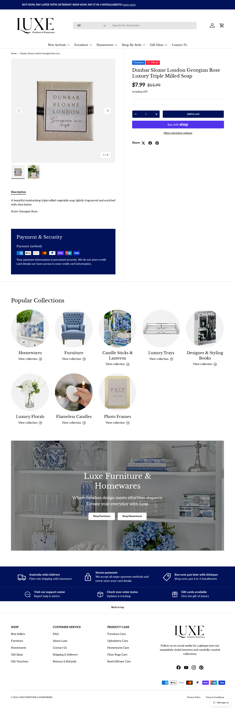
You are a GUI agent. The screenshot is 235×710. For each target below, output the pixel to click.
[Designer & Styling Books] (205, 328)
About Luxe (60, 641)
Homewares (105, 45)
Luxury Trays (161, 353)
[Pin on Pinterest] (157, 143)
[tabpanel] (63, 210)
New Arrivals (57, 45)
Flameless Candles (74, 416)
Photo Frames (117, 416)
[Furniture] (74, 328)
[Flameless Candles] (74, 392)
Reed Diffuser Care (119, 661)
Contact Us (179, 45)
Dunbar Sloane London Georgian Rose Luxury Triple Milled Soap (40, 53)
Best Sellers (18, 634)
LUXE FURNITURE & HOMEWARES (35, 697)
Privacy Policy (193, 697)
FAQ (55, 634)
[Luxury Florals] (30, 392)
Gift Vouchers (19, 661)
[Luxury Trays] (161, 328)
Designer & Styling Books (205, 356)
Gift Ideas (156, 45)
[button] (222, 25)
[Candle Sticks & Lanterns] (117, 328)
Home (14, 53)
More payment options (178, 133)
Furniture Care (116, 634)
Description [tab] (18, 192)
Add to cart (193, 114)
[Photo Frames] (117, 392)
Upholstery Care (117, 641)
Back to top (117, 607)
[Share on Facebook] (150, 143)
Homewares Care (118, 647)
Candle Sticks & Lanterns (117, 356)
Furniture (81, 45)
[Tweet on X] (143, 143)
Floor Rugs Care (117, 654)
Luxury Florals (30, 416)
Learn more (117, 4)
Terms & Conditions (215, 697)
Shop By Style (131, 45)
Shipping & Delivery (65, 654)
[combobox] (134, 25)
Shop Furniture (101, 516)
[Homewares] (30, 328)
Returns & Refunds (64, 661)
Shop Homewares (132, 516)
